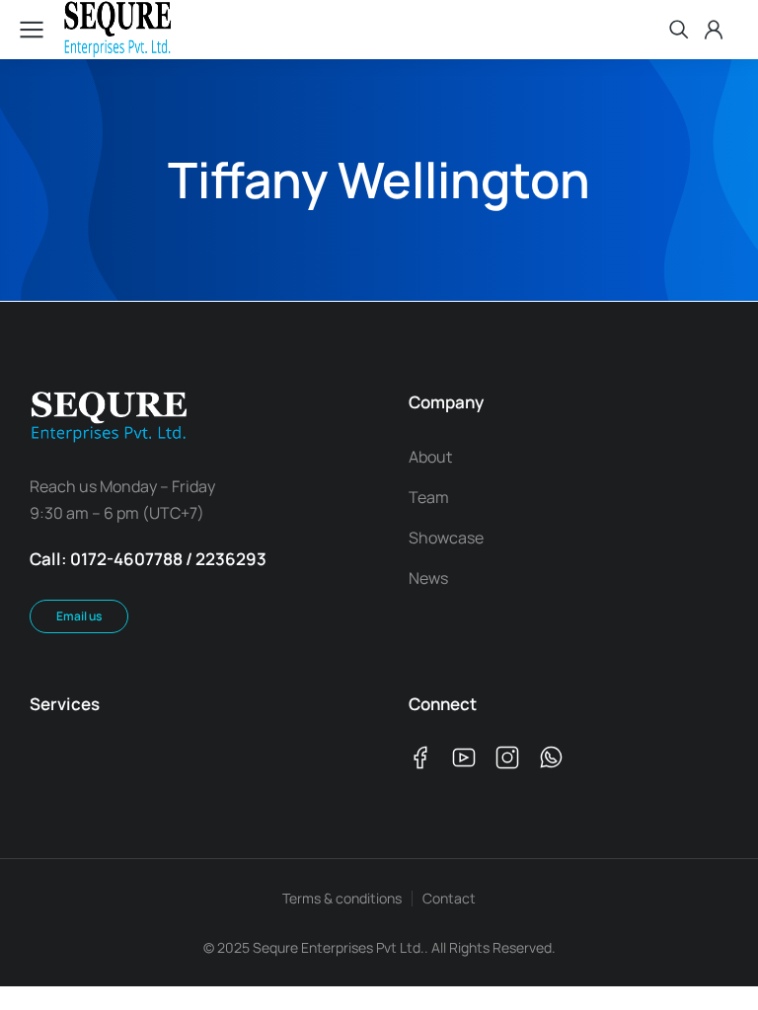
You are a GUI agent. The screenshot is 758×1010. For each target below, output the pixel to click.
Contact (449, 898)
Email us (79, 616)
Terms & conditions (342, 898)
